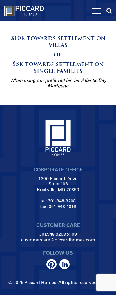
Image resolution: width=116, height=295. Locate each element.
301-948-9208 (62, 201)
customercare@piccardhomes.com (58, 239)
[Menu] (96, 11)
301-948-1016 (62, 206)
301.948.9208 (52, 234)
